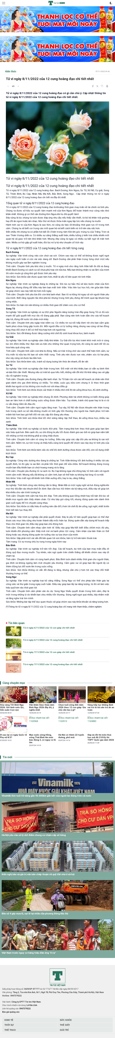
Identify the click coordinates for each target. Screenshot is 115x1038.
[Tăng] (18, 86)
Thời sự (9, 1025)
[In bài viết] (107, 86)
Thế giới (65, 1025)
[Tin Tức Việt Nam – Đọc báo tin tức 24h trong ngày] (56, 3)
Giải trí (64, 1030)
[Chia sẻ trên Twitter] (97, 86)
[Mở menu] (4, 3)
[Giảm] (8, 86)
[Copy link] (102, 86)
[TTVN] (57, 977)
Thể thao (10, 1030)
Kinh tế (8, 1020)
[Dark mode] (111, 3)
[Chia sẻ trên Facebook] (93, 86)
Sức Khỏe (66, 1020)
